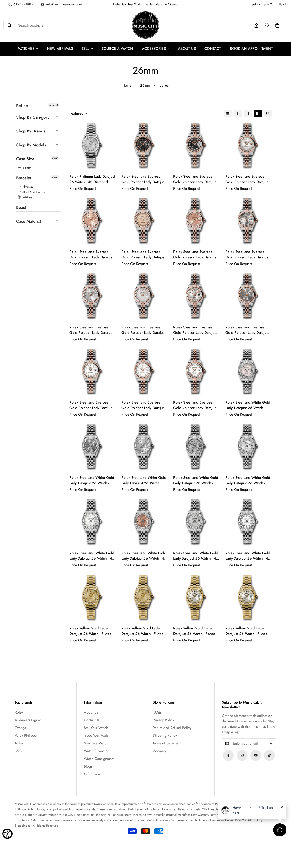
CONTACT (212, 48)
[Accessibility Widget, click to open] (7, 834)
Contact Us (92, 720)
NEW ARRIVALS (60, 48)
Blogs (88, 766)
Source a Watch (96, 743)
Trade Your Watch (97, 735)
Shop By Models (31, 145)
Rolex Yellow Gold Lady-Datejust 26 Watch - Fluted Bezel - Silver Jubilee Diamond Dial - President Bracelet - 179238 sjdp (246, 631)
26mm (145, 85)
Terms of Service (165, 743)
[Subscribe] (271, 743)
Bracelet (23, 178)
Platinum (27, 187)
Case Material (28, 221)
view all (53, 105)
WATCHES (26, 48)
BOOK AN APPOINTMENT (251, 48)
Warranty (159, 751)
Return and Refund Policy (172, 727)
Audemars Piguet (28, 720)
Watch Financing (96, 751)
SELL (85, 48)
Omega (20, 727)
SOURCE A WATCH (117, 48)
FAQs (157, 712)
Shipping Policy (165, 735)
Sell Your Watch (96, 727)
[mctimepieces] (145, 25)
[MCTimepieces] (255, 755)
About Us (91, 712)
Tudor (19, 743)
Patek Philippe (26, 735)
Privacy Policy (163, 720)
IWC (18, 751)
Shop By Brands (30, 131)
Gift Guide (92, 774)
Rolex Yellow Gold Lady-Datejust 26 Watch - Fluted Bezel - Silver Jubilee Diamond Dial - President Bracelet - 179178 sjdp (194, 631)
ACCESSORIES (154, 48)
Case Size (25, 159)
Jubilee (26, 197)
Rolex (19, 712)
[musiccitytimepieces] (228, 755)
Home (127, 85)
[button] (277, 25)
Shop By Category (33, 117)
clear (55, 158)
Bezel (21, 207)
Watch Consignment (99, 758)
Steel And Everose (34, 192)
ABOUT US (187, 48)
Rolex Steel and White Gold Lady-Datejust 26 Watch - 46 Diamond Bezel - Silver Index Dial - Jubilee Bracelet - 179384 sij (196, 555)
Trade (265, 4)
